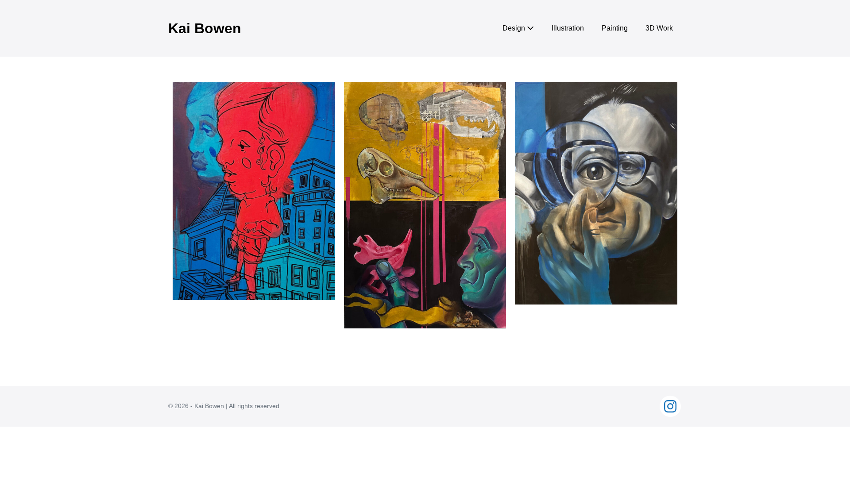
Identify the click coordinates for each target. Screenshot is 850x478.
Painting (615, 28)
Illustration (568, 28)
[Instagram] (670, 406)
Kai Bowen (204, 28)
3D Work (659, 28)
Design (514, 28)
